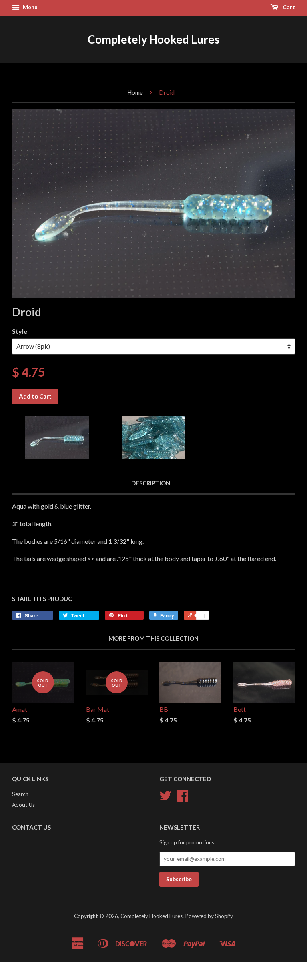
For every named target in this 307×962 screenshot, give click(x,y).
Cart (288, 7)
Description (150, 483)
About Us (23, 805)
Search (20, 794)
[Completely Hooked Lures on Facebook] (183, 798)
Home (135, 92)
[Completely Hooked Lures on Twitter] (165, 798)
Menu (30, 7)
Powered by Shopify (209, 916)
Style (19, 331)
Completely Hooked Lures (153, 39)
